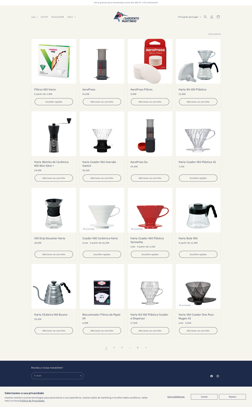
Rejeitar (232, 396)
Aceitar (204, 396)
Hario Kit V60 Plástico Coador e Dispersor (149, 316)
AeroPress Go (139, 162)
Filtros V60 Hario (45, 89)
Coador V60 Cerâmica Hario (100, 238)
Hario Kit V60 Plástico (192, 89)
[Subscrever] (80, 375)
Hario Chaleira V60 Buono (50, 314)
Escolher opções (54, 101)
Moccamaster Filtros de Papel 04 (101, 316)
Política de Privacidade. (32, 400)
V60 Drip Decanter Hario (49, 238)
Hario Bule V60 (188, 238)
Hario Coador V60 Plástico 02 (197, 162)
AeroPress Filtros (141, 89)
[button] (34, 17)
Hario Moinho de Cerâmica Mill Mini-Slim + (51, 164)
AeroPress (88, 89)
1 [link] (106, 347)
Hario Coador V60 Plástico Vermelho (147, 240)
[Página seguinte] (145, 347)
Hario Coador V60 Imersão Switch (99, 164)
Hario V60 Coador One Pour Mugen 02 (196, 316)
